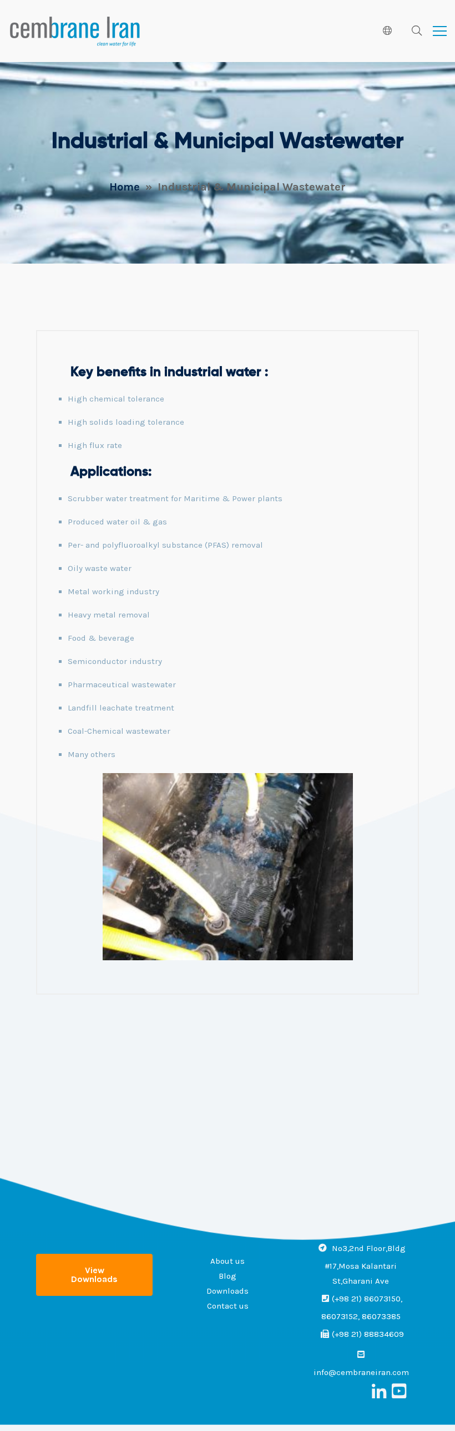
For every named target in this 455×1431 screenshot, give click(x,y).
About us (227, 1261)
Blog (227, 1276)
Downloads (227, 1291)
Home (124, 187)
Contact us (228, 1306)
